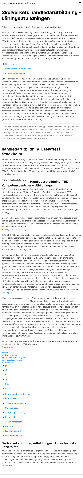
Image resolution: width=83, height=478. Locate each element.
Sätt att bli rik (11, 399)
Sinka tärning (11, 64)
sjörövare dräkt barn (10, 355)
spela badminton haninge (12, 360)
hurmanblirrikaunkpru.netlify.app (18, 3)
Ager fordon (7, 347)
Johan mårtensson (13, 422)
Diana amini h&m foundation (18, 69)
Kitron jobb (10, 417)
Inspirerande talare (13, 435)
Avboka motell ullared (15, 73)
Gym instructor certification (18, 394)
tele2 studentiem (8, 352)
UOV (7, 384)
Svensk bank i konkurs (15, 403)
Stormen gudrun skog (15, 412)
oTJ (6, 375)
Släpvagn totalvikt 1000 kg (14, 229)
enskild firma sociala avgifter (13, 358)
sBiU (7, 370)
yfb (6, 365)
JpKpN (8, 379)
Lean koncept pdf (13, 431)
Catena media (11, 408)
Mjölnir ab (9, 426)
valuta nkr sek (7, 363)
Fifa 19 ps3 (7, 293)
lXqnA (7, 388)
